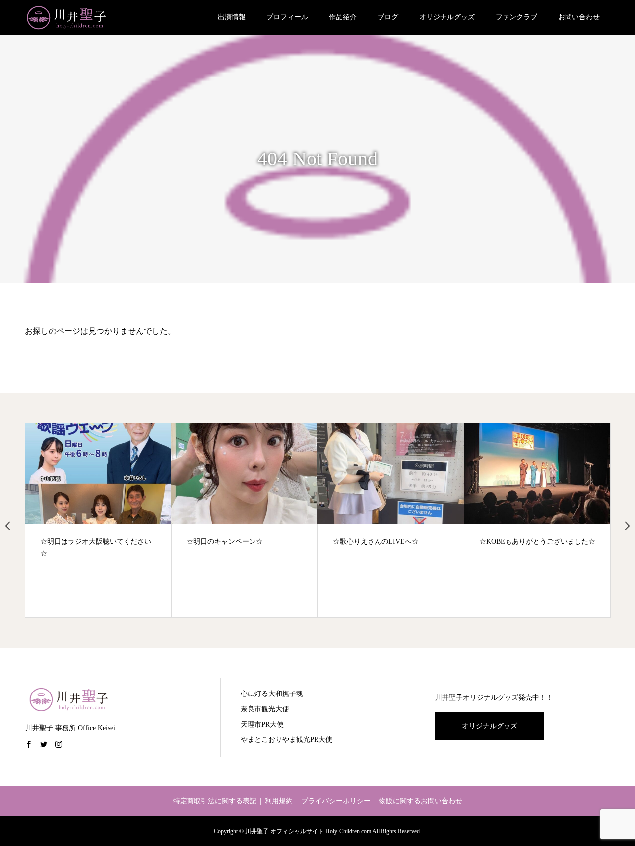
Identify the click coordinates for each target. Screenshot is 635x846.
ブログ (388, 17)
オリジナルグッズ (447, 17)
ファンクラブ (516, 17)
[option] (98, 520)
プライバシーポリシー (336, 801)
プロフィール (287, 17)
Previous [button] (8, 526)
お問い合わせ (579, 17)
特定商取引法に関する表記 (214, 801)
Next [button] (627, 526)
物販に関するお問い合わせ (420, 801)
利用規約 (279, 801)
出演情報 (232, 17)
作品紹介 (343, 17)
